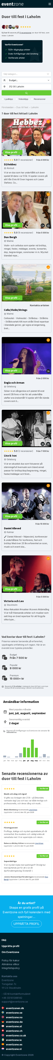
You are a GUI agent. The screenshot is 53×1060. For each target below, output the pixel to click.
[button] (26, 74)
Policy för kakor (10, 960)
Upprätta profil (26, 924)
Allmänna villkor (10, 964)
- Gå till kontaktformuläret (16, 993)
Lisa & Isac (33, 810)
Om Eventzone (10, 952)
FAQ (4, 940)
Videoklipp (23, 99)
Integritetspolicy (11, 968)
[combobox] (29, 86)
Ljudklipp (9, 99)
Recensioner (40, 99)
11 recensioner (25, 33)
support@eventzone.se (15, 1001)
